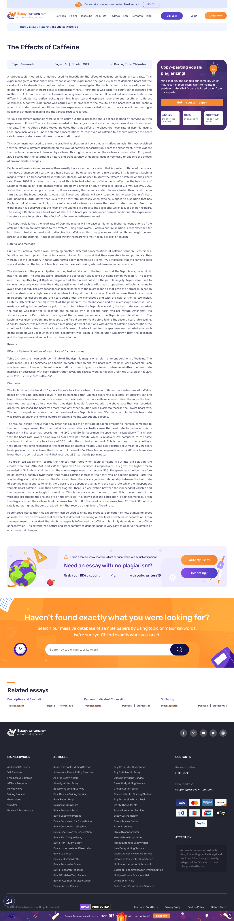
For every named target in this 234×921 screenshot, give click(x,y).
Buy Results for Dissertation (130, 767)
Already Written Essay (66, 783)
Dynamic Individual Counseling (105, 699)
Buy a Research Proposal (68, 869)
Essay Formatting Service (129, 810)
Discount (86, 15)
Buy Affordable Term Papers (69, 875)
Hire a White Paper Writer (128, 837)
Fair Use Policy (196, 907)
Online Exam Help (124, 880)
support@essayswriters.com (194, 789)
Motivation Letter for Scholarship (133, 864)
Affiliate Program (17, 783)
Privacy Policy (173, 907)
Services (61, 15)
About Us (100, 15)
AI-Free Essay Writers (65, 777)
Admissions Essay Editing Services (73, 772)
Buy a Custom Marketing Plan (70, 826)
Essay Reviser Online (126, 821)
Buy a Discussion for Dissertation (72, 832)
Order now (216, 15)
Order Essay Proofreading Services (134, 886)
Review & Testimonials (20, 810)
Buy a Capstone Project (67, 815)
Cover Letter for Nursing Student (133, 794)
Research (44, 27)
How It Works (14, 788)
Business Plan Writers (65, 805)
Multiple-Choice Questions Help (132, 875)
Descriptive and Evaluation (25, 699)
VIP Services (14, 772)
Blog (149, 15)
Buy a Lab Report (63, 853)
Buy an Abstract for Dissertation (71, 880)
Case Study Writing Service (129, 783)
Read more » (131, 4)
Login (194, 15)
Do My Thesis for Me (125, 805)
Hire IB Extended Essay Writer (131, 842)
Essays (33, 27)
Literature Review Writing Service (133, 853)
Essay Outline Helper (126, 815)
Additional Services (18, 767)
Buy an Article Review (66, 886)
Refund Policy (219, 907)
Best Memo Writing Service (68, 788)
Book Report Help (63, 799)
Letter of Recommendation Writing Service (138, 869)
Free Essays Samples (19, 777)
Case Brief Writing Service (129, 777)
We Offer (12, 805)
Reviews (115, 15)
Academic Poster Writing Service (72, 767)
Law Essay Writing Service (129, 848)
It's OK (151, 4)
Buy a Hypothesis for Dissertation (72, 848)
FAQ (125, 15)
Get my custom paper (192, 102)
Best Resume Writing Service (70, 794)
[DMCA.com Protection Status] (95, 908)
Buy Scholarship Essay (127, 772)
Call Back (172, 15)
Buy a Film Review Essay (67, 842)
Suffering (167, 699)
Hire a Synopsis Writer (126, 832)
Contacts (137, 15)
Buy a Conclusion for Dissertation (72, 821)
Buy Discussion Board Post (129, 799)
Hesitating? (199, 573)
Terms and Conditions (145, 907)
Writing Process (16, 794)
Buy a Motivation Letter (66, 859)
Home (23, 27)
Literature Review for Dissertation (133, 859)
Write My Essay (199, 560)
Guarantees (14, 799)
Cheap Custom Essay (126, 788)
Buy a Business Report (66, 810)
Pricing (73, 15)
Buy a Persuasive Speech (68, 864)
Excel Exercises (123, 826)
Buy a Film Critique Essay (67, 837)
